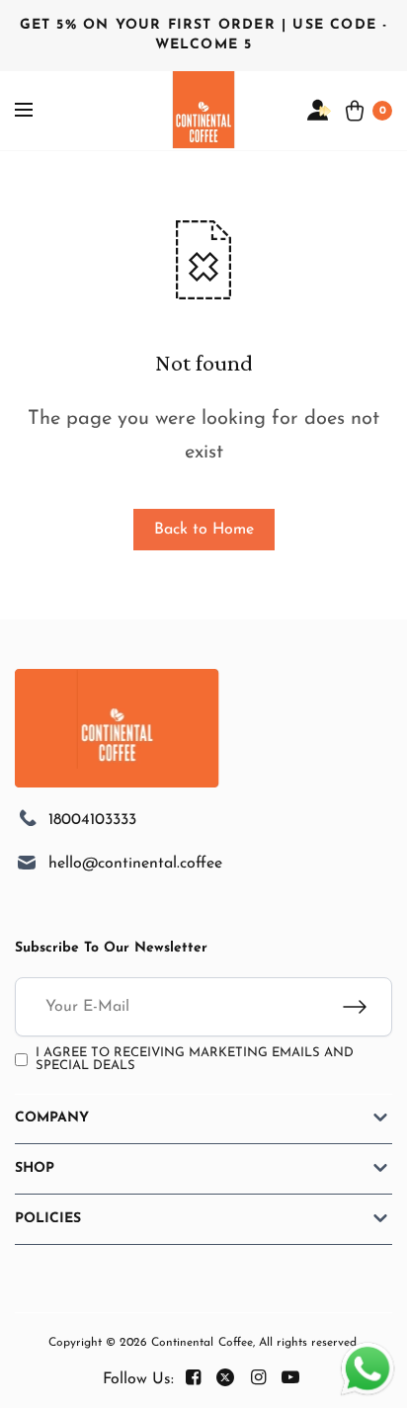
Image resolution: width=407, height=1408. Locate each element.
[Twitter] (225, 1378)
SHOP (34, 1168)
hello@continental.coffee (135, 863)
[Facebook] (193, 1378)
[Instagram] (258, 1378)
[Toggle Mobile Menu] (36, 110)
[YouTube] (290, 1378)
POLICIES (48, 1218)
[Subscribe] (367, 1006)
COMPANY (52, 1118)
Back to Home (204, 530)
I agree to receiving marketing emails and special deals (195, 1059)
